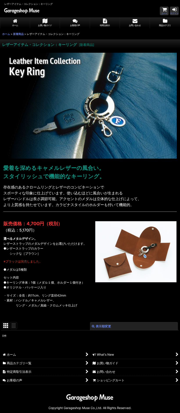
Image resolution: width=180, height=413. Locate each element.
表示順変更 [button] (103, 326)
